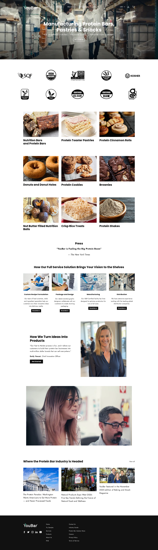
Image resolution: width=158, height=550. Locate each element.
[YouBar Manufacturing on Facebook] (24, 532)
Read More (36, 311)
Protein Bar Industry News (77, 531)
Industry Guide (73, 528)
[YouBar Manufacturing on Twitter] (28, 532)
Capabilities (46, 7)
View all (132, 461)
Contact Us (95, 7)
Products (59, 7)
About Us (70, 7)
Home (48, 524)
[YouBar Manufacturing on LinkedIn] (36, 532)
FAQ (47, 541)
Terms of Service (74, 541)
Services (48, 531)
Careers (71, 534)
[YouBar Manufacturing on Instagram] (32, 532)
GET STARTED (79, 39)
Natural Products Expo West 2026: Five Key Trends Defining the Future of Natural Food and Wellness (78, 497)
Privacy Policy (73, 537)
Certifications (84, 7)
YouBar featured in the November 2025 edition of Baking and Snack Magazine (114, 489)
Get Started (36, 361)
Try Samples (49, 528)
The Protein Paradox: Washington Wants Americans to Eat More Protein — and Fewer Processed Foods (40, 497)
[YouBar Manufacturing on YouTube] (41, 532)
